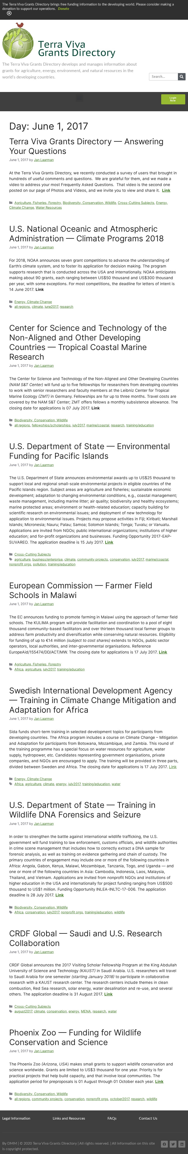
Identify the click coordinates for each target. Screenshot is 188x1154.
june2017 (51, 307)
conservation (120, 559)
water (116, 784)
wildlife (119, 912)
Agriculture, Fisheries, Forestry (37, 203)
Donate (63, 9)
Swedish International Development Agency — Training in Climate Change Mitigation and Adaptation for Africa (92, 700)
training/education (140, 425)
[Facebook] (164, 1144)
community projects (92, 559)
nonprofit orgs (20, 564)
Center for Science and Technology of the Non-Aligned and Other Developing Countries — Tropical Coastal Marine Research (88, 342)
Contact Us (148, 1118)
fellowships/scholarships (51, 425)
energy (61, 784)
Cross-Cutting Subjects (136, 203)
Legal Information (16, 1118)
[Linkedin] (181, 1144)
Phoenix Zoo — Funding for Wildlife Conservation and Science (75, 1037)
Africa (18, 669)
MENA (86, 1011)
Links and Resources (69, 1118)
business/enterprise (47, 559)
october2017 (119, 1099)
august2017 (23, 1011)
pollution (39, 564)
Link (173, 767)
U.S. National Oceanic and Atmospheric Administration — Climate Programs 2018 (86, 233)
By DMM (9, 1143)
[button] (79, 98)
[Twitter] (173, 1144)
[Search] (181, 76)
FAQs (112, 1118)
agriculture (22, 559)
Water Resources (49, 207)
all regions (22, 307)
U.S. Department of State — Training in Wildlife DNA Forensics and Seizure (82, 809)
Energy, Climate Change (33, 302)
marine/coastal (97, 425)
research (66, 307)
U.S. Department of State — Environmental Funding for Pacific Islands (89, 451)
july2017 (78, 425)
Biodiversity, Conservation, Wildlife (89, 203)
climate (37, 307)
